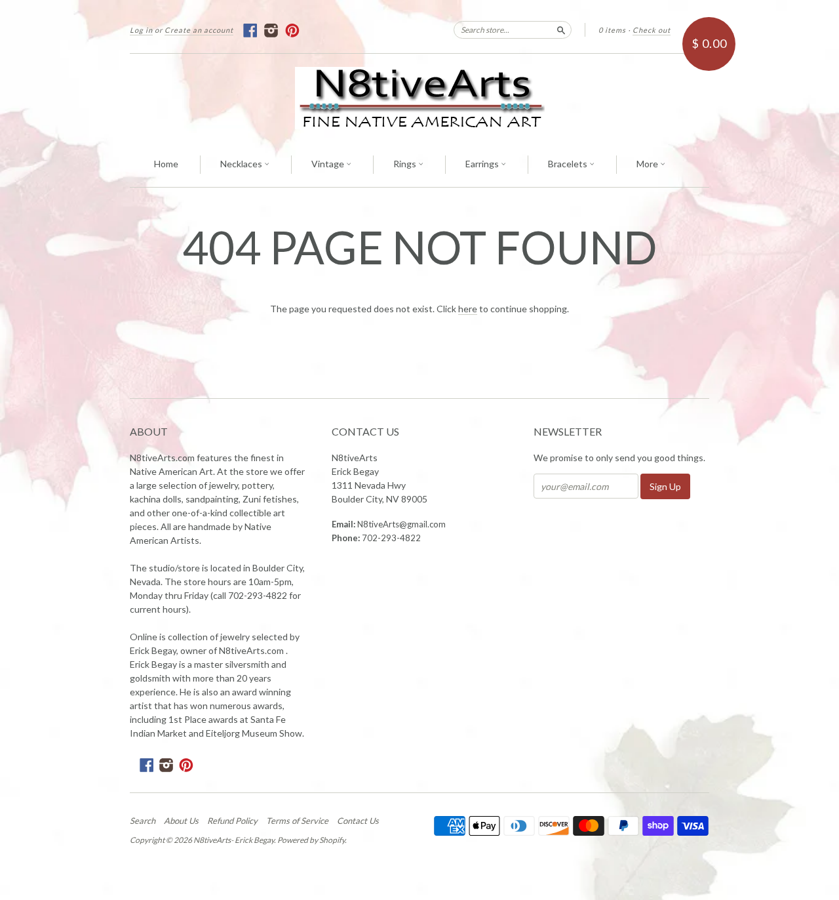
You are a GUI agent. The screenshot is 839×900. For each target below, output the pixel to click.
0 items (612, 30)
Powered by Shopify (311, 840)
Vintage (328, 163)
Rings (405, 163)
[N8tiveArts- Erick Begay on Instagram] (271, 30)
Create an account (199, 30)
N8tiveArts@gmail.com (401, 524)
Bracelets (568, 163)
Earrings (483, 163)
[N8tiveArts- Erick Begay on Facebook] (250, 30)
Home (166, 163)
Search (142, 820)
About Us (181, 820)
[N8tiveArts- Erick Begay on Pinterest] (292, 30)
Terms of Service (297, 820)
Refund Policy (232, 820)
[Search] (561, 29)
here (467, 308)
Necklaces (242, 163)
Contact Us (358, 820)
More (648, 163)
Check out (652, 30)
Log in (141, 30)
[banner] (419, 98)
